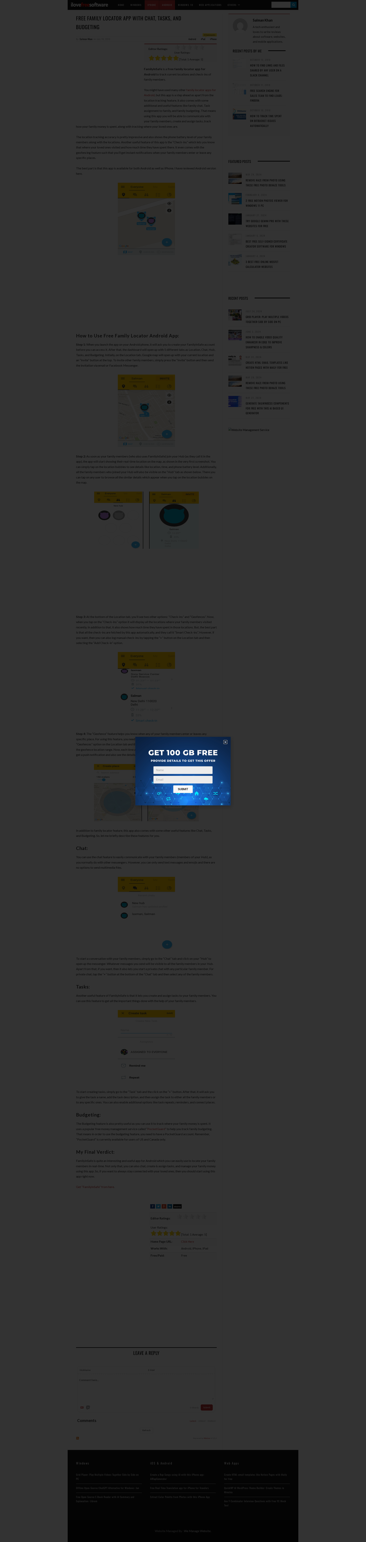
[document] (183, 771)
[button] (225, 742)
